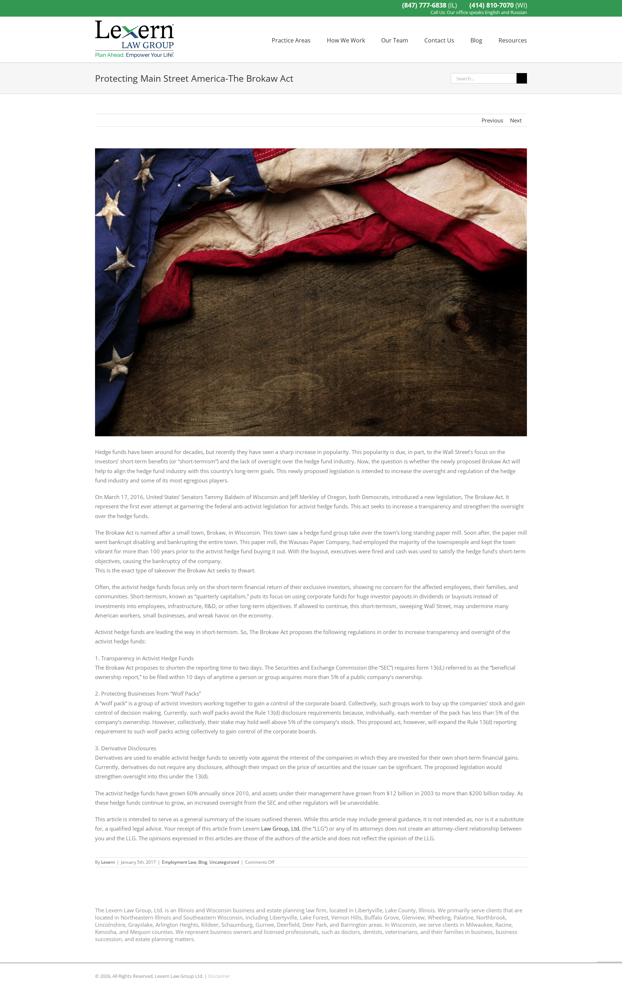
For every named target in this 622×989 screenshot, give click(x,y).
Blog (202, 862)
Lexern (108, 862)
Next (516, 120)
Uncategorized (224, 862)
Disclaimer (219, 976)
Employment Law (179, 862)
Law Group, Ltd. (280, 828)
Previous (492, 120)
